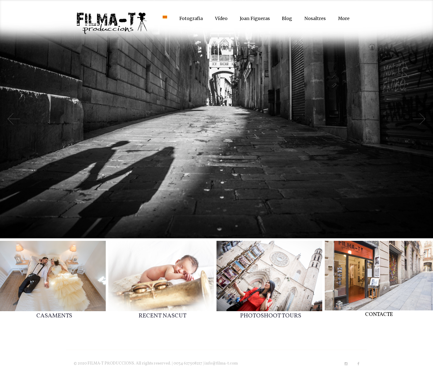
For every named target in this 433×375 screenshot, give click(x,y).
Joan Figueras (255, 18)
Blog (287, 18)
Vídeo (221, 18)
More (344, 18)
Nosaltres (315, 18)
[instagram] (346, 363)
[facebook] (358, 363)
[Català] (165, 19)
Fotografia (191, 18)
